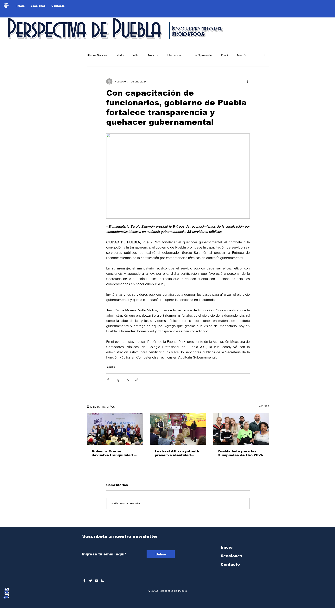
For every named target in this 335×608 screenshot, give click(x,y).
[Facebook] (84, 581)
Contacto (230, 564)
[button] (264, 54)
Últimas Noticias (97, 55)
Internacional (175, 55)
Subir (6, 593)
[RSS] (102, 581)
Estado (119, 55)
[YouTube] (96, 581)
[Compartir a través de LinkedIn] (127, 380)
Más (239, 55)
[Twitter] (90, 581)
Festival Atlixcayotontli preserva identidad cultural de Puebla (177, 453)
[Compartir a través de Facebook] (108, 380)
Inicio (226, 547)
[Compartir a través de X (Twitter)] (117, 380)
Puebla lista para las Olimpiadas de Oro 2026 (240, 453)
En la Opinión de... (202, 55)
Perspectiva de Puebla (83, 30)
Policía (225, 55)
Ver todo (264, 405)
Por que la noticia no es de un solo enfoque (197, 31)
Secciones (231, 556)
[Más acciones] (247, 81)
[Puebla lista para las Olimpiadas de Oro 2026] (241, 429)
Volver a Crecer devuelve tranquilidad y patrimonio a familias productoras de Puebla (114, 453)
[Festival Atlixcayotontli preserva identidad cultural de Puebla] (178, 429)
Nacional (153, 55)
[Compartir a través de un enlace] (136, 380)
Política (135, 55)
